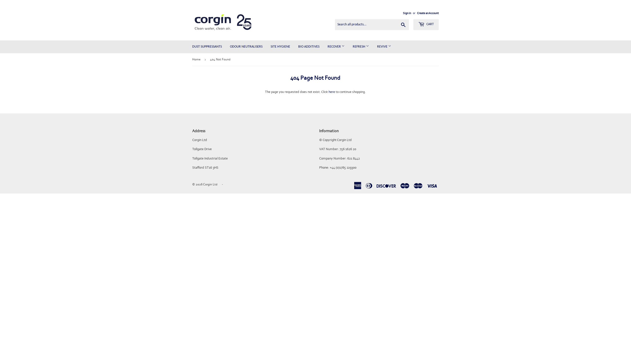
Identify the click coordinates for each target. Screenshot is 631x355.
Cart (430, 24)
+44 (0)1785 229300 (343, 167)
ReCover (335, 47)
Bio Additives (308, 47)
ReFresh (359, 47)
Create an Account (428, 13)
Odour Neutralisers (246, 47)
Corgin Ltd (210, 184)
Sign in (407, 13)
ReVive (382, 47)
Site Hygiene (280, 47)
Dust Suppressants (207, 47)
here (332, 92)
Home (196, 59)
